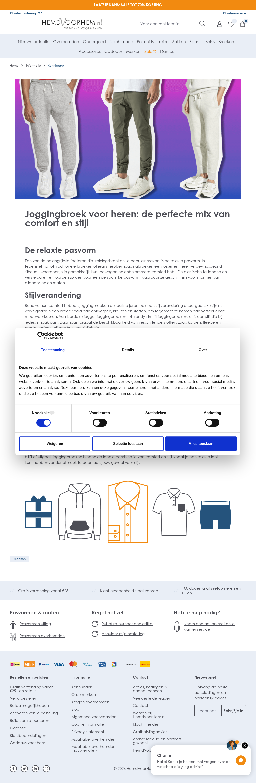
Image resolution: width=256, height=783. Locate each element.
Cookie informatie (88, 724)
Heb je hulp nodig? (197, 613)
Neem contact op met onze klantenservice (209, 627)
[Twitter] (24, 768)
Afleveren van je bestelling (34, 713)
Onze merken (84, 694)
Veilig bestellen (23, 698)
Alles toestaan (201, 444)
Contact (140, 677)
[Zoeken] (203, 24)
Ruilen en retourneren (29, 720)
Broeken (20, 559)
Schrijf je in (234, 710)
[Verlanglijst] (228, 24)
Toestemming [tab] (53, 350)
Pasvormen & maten (34, 613)
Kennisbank (82, 687)
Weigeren (55, 444)
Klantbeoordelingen (28, 735)
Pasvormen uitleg (35, 624)
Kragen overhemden (91, 702)
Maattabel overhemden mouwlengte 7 (94, 748)
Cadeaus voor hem (27, 742)
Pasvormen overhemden (42, 636)
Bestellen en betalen (29, 677)
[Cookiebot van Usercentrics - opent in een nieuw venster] (41, 335)
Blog (76, 709)
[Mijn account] (217, 24)
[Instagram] (46, 768)
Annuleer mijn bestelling (123, 634)
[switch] (100, 423)
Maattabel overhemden (94, 739)
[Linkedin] (35, 768)
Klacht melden (146, 724)
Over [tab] (203, 350)
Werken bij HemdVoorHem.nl (149, 715)
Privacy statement (88, 732)
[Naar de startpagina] (72, 24)
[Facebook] (13, 768)
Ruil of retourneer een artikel (127, 624)
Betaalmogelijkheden (29, 705)
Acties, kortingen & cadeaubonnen (150, 689)
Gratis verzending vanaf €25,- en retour (31, 689)
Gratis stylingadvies (150, 732)
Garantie (18, 728)
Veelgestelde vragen (152, 698)
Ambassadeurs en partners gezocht (157, 741)
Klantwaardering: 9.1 (26, 13)
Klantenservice (234, 13)
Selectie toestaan (128, 444)
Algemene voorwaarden (94, 716)
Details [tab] (128, 350)
